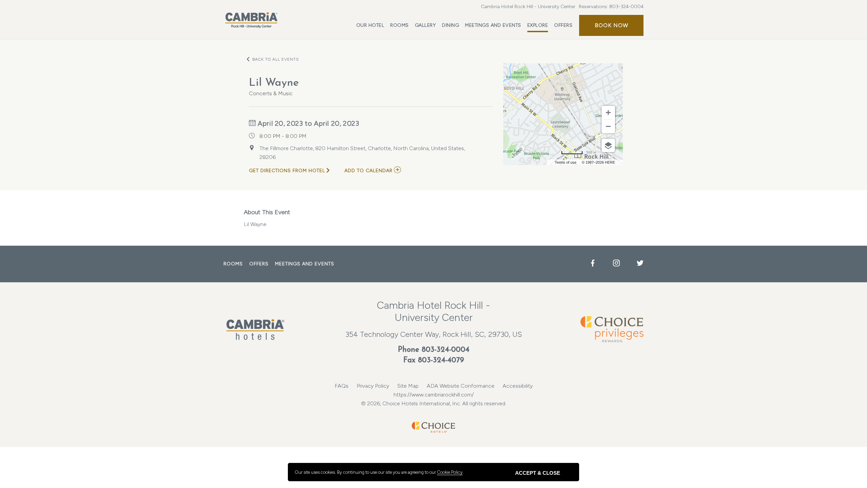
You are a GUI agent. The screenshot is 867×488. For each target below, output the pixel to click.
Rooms (399, 25)
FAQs (341, 386)
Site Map (408, 386)
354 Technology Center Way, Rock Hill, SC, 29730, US (433, 334)
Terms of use (565, 162)
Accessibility (518, 386)
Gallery (425, 25)
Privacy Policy (373, 386)
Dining (450, 25)
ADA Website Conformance (460, 386)
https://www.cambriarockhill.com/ (434, 394)
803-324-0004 (626, 6)
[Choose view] (608, 145)
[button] (611, 25)
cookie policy (450, 472)
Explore (537, 25)
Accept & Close (537, 473)
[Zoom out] (608, 126)
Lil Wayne (267, 217)
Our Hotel (370, 25)
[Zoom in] (608, 112)
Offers (563, 25)
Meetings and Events (493, 25)
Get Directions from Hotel (287, 171)
